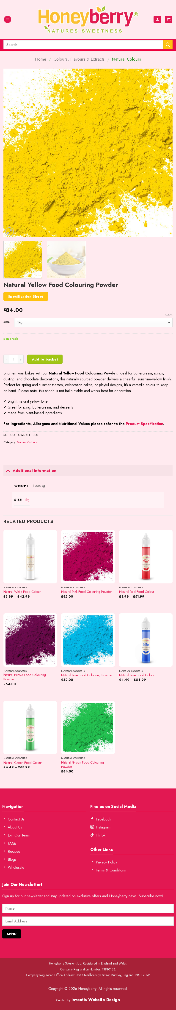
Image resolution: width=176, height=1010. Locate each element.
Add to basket (45, 359)
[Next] (163, 153)
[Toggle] (7, 470)
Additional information (34, 470)
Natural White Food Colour (22, 592)
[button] (7, 19)
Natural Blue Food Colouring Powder (87, 675)
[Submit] (168, 44)
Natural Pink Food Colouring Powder (86, 592)
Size (6, 321)
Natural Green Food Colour (22, 763)
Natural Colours (126, 59)
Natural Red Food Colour (136, 592)
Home (40, 59)
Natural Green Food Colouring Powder (82, 764)
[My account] (157, 19)
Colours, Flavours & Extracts (79, 59)
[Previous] (12, 153)
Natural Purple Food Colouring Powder (24, 677)
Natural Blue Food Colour (136, 675)
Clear (169, 314)
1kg (27, 500)
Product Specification (144, 423)
